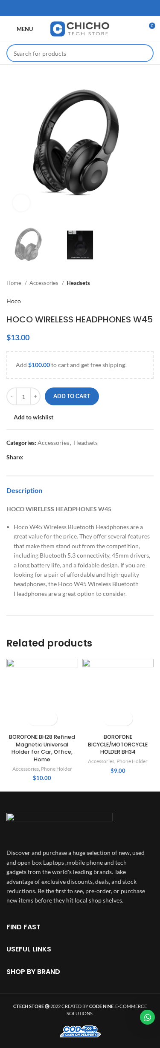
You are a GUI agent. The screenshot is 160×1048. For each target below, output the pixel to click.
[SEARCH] (145, 53)
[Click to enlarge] (21, 202)
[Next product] (149, 283)
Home (14, 282)
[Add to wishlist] (49, 718)
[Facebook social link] (58, 8)
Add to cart (71, 396)
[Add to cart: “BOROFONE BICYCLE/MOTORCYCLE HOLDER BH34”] (110, 718)
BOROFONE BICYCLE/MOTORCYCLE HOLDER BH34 (118, 744)
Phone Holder (56, 769)
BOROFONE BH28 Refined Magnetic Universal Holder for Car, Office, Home (42, 748)
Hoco (13, 301)
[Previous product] (132, 283)
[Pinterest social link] (80, 8)
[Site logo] (80, 28)
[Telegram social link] (102, 8)
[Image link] (59, 825)
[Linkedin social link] (91, 8)
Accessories (44, 282)
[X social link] (69, 8)
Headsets (78, 282)
